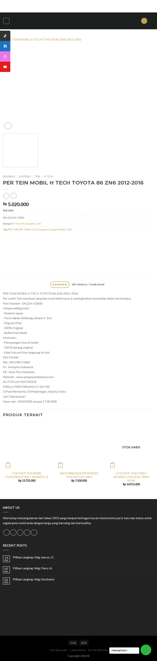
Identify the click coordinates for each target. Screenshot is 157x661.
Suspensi (25, 176)
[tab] (60, 284)
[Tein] (43, 246)
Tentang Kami (58, 650)
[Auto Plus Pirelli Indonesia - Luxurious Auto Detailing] (78, 20)
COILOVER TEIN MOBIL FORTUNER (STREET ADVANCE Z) (26, 475)
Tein (37, 176)
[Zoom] (8, 125)
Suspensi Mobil (57, 229)
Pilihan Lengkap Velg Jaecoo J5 (33, 557)
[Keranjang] (152, 21)
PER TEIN (13, 229)
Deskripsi (59, 284)
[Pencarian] (144, 21)
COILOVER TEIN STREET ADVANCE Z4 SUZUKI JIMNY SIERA (131, 477)
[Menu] (6, 21)
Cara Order (78, 650)
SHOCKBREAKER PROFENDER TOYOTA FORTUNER (79, 475)
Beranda (9, 176)
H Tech (48, 176)
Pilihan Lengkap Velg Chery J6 (32, 568)
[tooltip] (5, 36)
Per (23, 223)
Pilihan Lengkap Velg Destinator (34, 579)
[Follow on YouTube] (34, 532)
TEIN (69, 229)
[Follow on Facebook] (6, 532)
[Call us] (27, 532)
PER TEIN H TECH (28, 229)
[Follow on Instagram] (13, 532)
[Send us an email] (20, 532)
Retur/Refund (97, 650)
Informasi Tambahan (88, 284)
